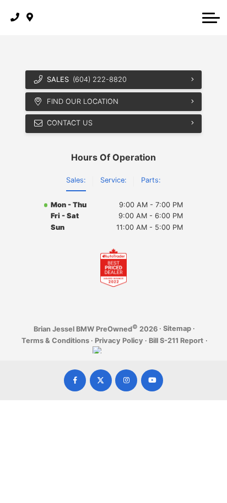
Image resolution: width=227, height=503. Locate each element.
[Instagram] (126, 380)
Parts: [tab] (151, 180)
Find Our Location (82, 101)
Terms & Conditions (55, 340)
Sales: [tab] (76, 180)
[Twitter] (101, 380)
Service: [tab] (113, 180)
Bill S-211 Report (176, 340)
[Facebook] (75, 380)
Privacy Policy (119, 340)
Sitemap (177, 328)
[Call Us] (15, 17)
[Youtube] (152, 380)
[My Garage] (190, 17)
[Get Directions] (30, 17)
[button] (211, 17)
